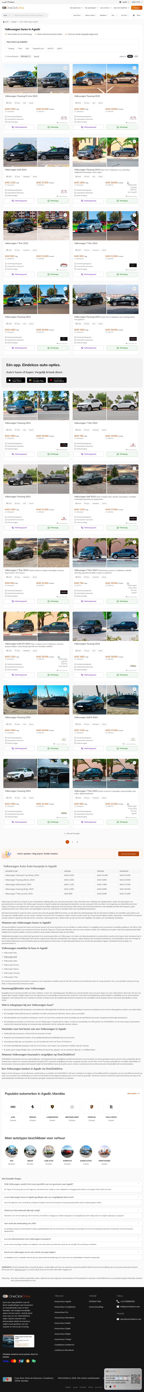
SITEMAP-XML (95, 1301)
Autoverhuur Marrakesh (64, 1317)
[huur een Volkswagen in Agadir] (20, 78)
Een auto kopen (90, 8)
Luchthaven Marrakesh (64, 1350)
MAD (130, 56)
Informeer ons (20, 1270)
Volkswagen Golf (10, 957)
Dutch (90, 1387)
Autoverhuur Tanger (62, 1339)
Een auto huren (75, 8)
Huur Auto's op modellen (17, 42)
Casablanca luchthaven (64, 1345)
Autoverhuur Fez (61, 1312)
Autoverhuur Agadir (62, 1301)
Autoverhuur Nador (62, 1323)
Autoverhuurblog (96, 1307)
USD (136, 56)
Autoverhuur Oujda (62, 1328)
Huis (6, 22)
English (68, 1387)
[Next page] (77, 842)
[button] (125, 15)
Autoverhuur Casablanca (64, 1307)
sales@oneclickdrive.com (130, 1319)
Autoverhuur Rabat (62, 1334)
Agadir (14, 22)
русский (98, 1387)
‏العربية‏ (75, 1387)
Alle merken (132, 1093)
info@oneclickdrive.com (130, 1306)
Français (83, 1387)
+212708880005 (127, 1301)
